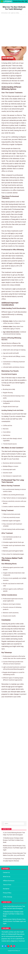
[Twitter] (2, 946)
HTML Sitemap (7, 897)
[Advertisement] (14, 31)
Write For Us (6, 876)
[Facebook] (5, 946)
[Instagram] (14, 946)
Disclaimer (6, 888)
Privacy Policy (7, 893)
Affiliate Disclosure (8, 880)
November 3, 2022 (7, 12)
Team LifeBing (16, 12)
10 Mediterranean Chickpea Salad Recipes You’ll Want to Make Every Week (13, 840)
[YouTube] (11, 946)
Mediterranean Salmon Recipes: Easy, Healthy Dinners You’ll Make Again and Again (14, 848)
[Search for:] (14, 823)
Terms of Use (7, 884)
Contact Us (6, 872)
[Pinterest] (8, 946)
